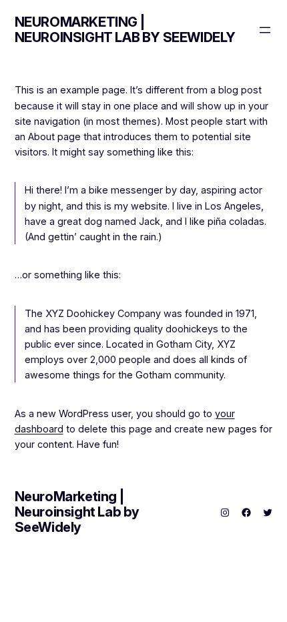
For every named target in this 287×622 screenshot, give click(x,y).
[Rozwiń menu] (265, 30)
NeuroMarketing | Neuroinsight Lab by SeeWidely (125, 29)
